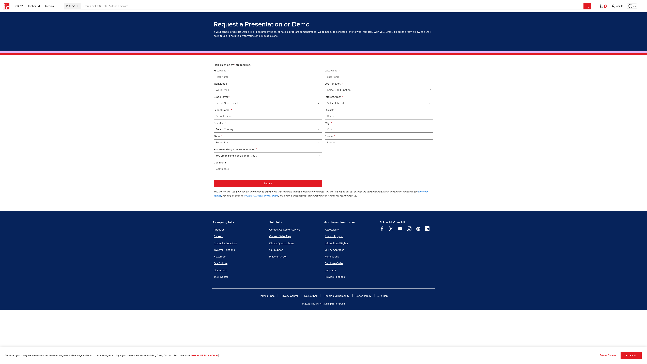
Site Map (382, 296)
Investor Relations (224, 250)
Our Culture (220, 263)
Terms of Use (267, 296)
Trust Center (221, 277)
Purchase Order (334, 263)
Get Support (276, 250)
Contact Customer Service (284, 229)
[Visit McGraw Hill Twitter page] (391, 228)
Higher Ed (34, 6)
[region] (323, 355)
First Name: (221, 70)
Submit (268, 183)
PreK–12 (18, 6)
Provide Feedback (335, 277)
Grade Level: (222, 97)
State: (218, 136)
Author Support (334, 236)
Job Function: (334, 83)
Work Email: (221, 83)
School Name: (223, 110)
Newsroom (220, 256)
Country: (219, 123)
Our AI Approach (334, 250)
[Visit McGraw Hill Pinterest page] (418, 228)
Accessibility (332, 229)
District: (330, 110)
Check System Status (281, 243)
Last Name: (332, 70)
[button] (617, 6)
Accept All (631, 356)
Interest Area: (334, 97)
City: (328, 123)
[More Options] (642, 6)
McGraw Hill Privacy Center (204, 356)
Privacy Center (289, 296)
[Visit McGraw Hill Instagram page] (409, 228)
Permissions (332, 256)
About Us (219, 229)
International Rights (336, 243)
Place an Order (278, 256)
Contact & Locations (225, 243)
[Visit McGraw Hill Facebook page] (382, 228)
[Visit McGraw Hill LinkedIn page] (427, 228)
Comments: (220, 162)
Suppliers (330, 270)
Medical (49, 6)
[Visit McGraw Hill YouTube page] (400, 228)
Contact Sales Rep (280, 236)
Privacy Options (608, 355)
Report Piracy (363, 296)
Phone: (330, 136)
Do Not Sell (311, 296)
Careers (218, 236)
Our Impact (220, 270)
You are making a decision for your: (235, 149)
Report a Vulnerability (336, 296)
